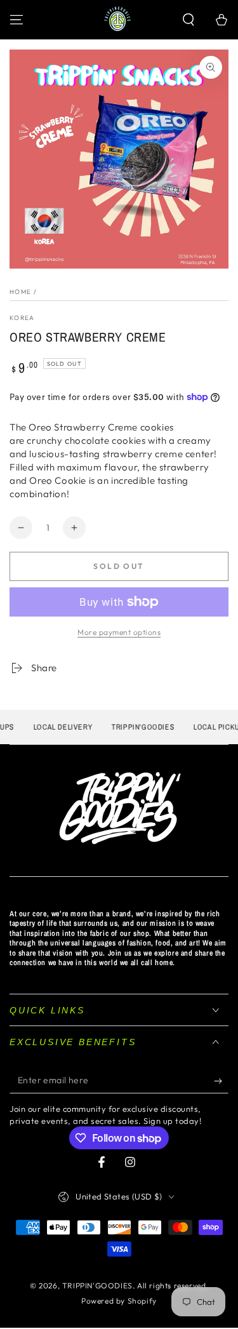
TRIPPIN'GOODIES (97, 1285)
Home (20, 292)
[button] (188, 19)
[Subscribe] (221, 1081)
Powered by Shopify (119, 1301)
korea (22, 318)
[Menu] (16, 19)
